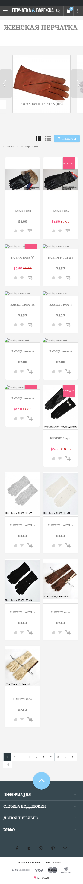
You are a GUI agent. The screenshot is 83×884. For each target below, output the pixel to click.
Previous (6, 83)
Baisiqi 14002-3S (22, 304)
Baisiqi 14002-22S (60, 257)
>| (7, 764)
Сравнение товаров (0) (20, 146)
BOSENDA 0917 (60, 438)
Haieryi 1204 (60, 612)
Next (77, 83)
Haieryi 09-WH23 (22, 525)
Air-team (43, 877)
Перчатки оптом (38, 862)
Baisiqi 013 (22, 210)
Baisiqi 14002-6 (22, 351)
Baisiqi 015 (60, 210)
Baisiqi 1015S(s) (22, 257)
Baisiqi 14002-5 (60, 304)
